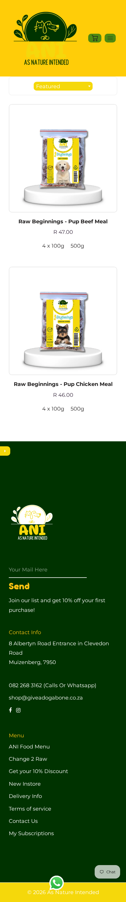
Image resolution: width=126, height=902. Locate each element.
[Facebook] (10, 710)
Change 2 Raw (28, 759)
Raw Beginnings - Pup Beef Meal (63, 221)
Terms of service (30, 809)
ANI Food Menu (29, 746)
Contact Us (23, 821)
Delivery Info (25, 796)
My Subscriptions (31, 833)
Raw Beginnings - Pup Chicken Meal (63, 384)
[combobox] (63, 86)
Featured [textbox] (48, 86)
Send (19, 586)
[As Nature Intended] (44, 38)
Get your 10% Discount (38, 771)
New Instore (25, 784)
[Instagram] (18, 710)
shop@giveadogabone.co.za (46, 698)
